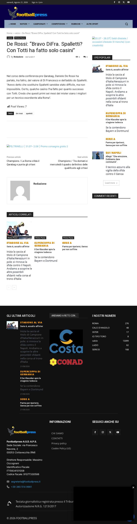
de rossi (19, 113)
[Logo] (29, 13)
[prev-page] (9, 287)
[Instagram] (119, 2)
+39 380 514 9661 (21, 486)
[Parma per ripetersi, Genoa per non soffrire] (75, 230)
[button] (126, 24)
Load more (110, 182)
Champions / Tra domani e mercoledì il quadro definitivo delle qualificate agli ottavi (69, 164)
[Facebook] (114, 2)
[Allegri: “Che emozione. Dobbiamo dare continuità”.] (98, 155)
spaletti (29, 113)
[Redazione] (9, 56)
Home (9, 33)
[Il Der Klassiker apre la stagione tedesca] (47, 230)
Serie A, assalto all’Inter (18, 246)
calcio (17, 33)
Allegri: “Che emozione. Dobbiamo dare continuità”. (116, 159)
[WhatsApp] (45, 65)
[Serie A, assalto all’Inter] (19, 230)
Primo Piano (20, 38)
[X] (124, 2)
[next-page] (14, 287)
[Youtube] (128, 2)
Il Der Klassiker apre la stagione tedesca (116, 121)
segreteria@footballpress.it (25, 481)
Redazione (18, 56)
